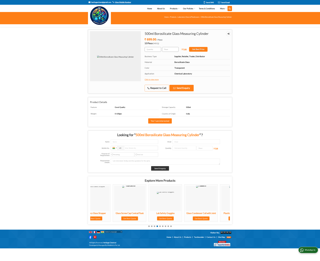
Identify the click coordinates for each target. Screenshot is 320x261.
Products (174, 8)
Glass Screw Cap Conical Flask (107, 213)
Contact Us (211, 237)
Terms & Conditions (207, 8)
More (222, 8)
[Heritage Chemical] (99, 15)
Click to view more (152, 79)
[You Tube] (95, 237)
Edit (185, 49)
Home (149, 8)
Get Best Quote (107, 218)
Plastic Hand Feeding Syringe (214, 213)
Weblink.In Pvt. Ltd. (113, 245)
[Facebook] (90, 237)
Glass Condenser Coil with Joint (179, 213)
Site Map (221, 237)
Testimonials (199, 237)
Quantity (168, 148)
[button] (123, 2)
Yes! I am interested (160, 121)
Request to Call (158, 88)
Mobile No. (106, 148)
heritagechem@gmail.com (101, 2)
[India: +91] (114, 148)
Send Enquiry (183, 88)
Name (107, 142)
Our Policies (188, 8)
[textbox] (170, 49)
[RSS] (229, 237)
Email (169, 142)
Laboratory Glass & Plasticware (188, 17)
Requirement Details (105, 161)
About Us (161, 8)
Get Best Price (198, 49)
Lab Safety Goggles (143, 213)
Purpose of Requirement (105, 154)
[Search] (230, 8)
